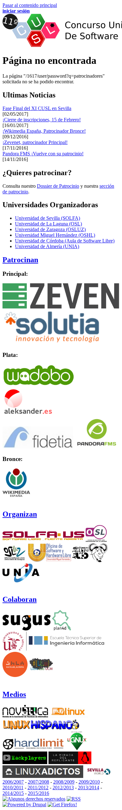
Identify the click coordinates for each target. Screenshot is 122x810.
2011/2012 (38, 787)
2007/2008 (38, 782)
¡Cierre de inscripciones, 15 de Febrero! (42, 119)
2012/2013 (63, 787)
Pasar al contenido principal (30, 5)
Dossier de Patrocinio (58, 186)
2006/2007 (13, 782)
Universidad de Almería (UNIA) (47, 246)
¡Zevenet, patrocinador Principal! (35, 142)
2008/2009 (63, 782)
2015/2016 (38, 793)
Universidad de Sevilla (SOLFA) (47, 218)
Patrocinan (20, 260)
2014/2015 (13, 793)
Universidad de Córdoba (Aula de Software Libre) (64, 240)
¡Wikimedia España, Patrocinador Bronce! (44, 131)
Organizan (20, 514)
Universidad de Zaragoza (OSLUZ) (50, 229)
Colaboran (20, 599)
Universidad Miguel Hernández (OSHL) (55, 235)
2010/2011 (13, 787)
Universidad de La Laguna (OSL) (48, 223)
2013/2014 (88, 787)
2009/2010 (89, 782)
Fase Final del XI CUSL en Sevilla (37, 108)
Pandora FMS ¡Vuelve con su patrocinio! (43, 153)
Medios (14, 694)
